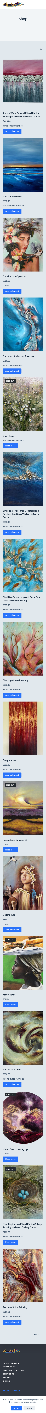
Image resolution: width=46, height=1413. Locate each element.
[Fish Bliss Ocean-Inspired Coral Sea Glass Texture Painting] (23, 565)
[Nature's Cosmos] (23, 1038)
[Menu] (23, 4)
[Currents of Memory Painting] (23, 324)
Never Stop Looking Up (15, 1149)
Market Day (9, 994)
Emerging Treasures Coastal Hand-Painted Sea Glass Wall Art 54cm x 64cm (21, 514)
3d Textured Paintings (13, 126)
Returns (7, 1377)
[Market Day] (23, 963)
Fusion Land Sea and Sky (16, 840)
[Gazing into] (23, 883)
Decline (29, 1408)
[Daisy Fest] (23, 404)
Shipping (6, 1381)
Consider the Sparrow (14, 276)
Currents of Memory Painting (18, 356)
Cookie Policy (9, 1367)
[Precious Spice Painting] (23, 1275)
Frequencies (9, 760)
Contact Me (8, 1374)
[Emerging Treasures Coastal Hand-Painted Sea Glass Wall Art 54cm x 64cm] (23, 479)
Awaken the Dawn (12, 196)
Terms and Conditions (13, 1370)
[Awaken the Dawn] (23, 165)
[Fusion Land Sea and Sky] (23, 808)
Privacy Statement (11, 1363)
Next (36, 1335)
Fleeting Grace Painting (15, 680)
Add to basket (12, 131)
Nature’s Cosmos (12, 1069)
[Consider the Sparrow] (23, 244)
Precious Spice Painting (15, 1307)
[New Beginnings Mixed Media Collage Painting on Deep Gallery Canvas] (23, 1192)
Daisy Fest (8, 436)
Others (6, 286)
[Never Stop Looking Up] (23, 1118)
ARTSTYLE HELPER (11, 1390)
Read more (10, 446)
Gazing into (9, 914)
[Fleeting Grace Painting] (23, 648)
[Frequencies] (23, 728)
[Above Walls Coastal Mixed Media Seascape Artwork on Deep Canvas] (23, 81)
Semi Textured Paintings (13, 206)
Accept (17, 1408)
